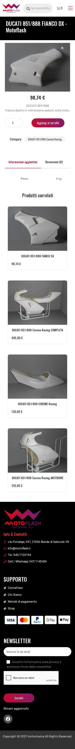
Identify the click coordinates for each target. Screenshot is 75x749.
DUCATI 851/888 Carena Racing (45, 139)
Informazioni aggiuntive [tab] (23, 162)
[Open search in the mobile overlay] (42, 8)
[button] (62, 48)
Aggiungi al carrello (48, 123)
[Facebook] (8, 719)
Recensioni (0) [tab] (54, 162)
